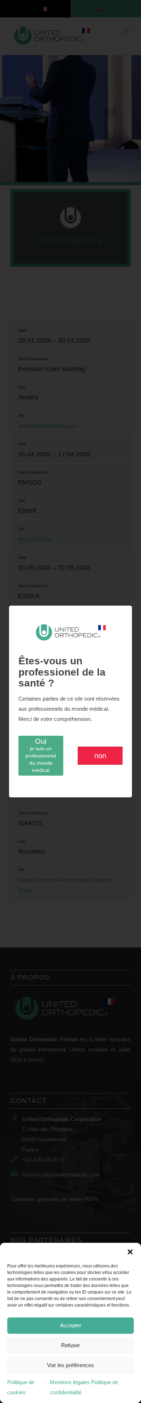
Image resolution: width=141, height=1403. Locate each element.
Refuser (70, 1345)
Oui (40, 755)
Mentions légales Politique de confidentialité (84, 1387)
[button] (130, 1251)
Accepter (70, 1325)
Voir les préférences (70, 1365)
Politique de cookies (20, 1387)
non (100, 756)
